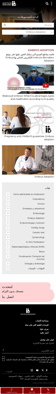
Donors (41, 204)
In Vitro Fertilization (35, 242)
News (41, 251)
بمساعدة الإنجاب (42, 320)
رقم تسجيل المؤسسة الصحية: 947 (34, 379)
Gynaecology (38, 237)
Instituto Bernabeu (9, 3)
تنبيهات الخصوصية (16, 376)
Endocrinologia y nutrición (32, 223)
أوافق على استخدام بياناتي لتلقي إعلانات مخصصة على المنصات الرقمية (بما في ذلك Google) (30, 361)
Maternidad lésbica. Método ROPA (28, 247)
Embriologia (38, 213)
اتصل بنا (8, 297)
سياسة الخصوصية (32, 357)
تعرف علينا (44, 329)
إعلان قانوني (29, 376)
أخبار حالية (44, 333)
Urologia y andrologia (34, 263)
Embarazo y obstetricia (33, 208)
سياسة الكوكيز (42, 376)
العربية (9, 371)
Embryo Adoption (36, 218)
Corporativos (38, 199)
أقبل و (40, 357)
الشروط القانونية (45, 357)
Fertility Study (37, 227)
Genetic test (38, 232)
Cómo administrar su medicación (28, 194)
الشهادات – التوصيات (36, 268)
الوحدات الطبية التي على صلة (37, 325)
